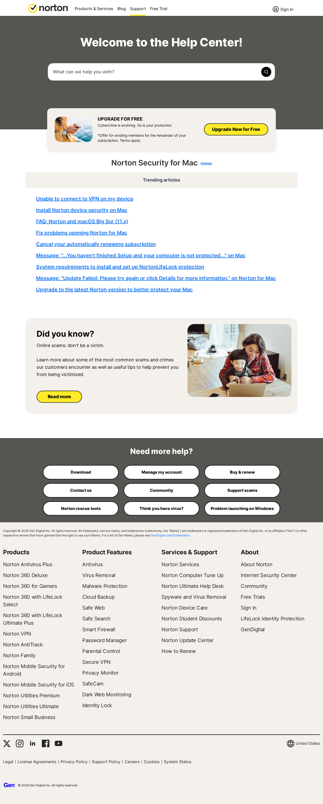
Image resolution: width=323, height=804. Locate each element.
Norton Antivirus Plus (27, 564)
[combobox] (161, 72)
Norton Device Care (185, 608)
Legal (8, 761)
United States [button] (308, 743)
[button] (48, 8)
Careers (132, 761)
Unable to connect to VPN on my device (84, 199)
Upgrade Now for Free (236, 129)
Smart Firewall (98, 629)
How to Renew (179, 651)
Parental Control (101, 651)
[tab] (162, 244)
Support (138, 8)
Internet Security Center (269, 575)
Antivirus (92, 564)
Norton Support (180, 629)
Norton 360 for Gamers (30, 586)
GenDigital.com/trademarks (170, 535)
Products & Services (94, 8)
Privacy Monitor (100, 673)
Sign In (286, 9)
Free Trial (158, 8)
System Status (177, 761)
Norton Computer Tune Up (193, 575)
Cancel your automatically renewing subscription (96, 244)
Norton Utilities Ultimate (31, 706)
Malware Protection (104, 586)
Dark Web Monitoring (106, 695)
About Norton (256, 564)
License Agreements (37, 761)
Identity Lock (97, 705)
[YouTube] (58, 743)
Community (254, 586)
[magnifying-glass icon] (266, 72)
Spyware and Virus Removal (194, 597)
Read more (59, 396)
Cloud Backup (98, 597)
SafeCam (92, 684)
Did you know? (65, 334)
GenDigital (253, 629)
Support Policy (106, 761)
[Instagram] (19, 743)
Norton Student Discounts (192, 619)
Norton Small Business (29, 717)
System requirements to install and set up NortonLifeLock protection (120, 267)
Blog (121, 8)
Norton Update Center (187, 640)
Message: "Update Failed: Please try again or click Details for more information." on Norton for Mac (156, 278)
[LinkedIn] (33, 743)
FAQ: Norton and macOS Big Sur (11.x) (82, 221)
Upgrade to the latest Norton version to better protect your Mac (114, 289)
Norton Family (19, 655)
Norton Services (180, 564)
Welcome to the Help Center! (161, 42)
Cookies (151, 761)
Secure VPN (96, 662)
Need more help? (161, 451)
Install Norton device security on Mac (81, 210)
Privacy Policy (74, 761)
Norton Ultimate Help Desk (193, 586)
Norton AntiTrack (23, 645)
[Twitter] (7, 743)
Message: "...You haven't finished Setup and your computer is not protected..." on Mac (141, 255)
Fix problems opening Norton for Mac (81, 233)
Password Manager (104, 640)
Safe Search (96, 619)
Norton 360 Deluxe (25, 575)
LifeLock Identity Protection (273, 619)
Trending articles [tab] (161, 180)
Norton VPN (17, 634)
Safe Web (93, 608)
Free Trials (253, 597)
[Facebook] (45, 743)
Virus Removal (98, 575)
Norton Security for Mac (154, 162)
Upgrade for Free (120, 119)
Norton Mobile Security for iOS (38, 685)
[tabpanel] (163, 244)
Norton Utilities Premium (31, 696)
